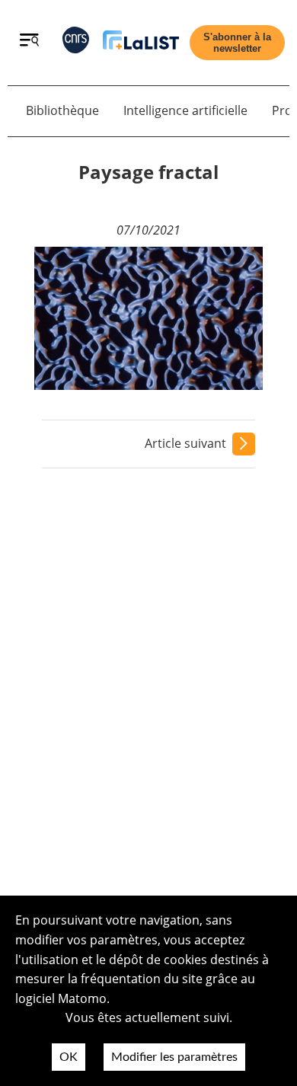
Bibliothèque (62, 110)
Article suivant (185, 443)
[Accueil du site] (141, 43)
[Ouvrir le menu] (29, 42)
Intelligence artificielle (185, 110)
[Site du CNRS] (76, 43)
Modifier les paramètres (174, 1057)
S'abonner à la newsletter (237, 42)
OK (68, 1057)
